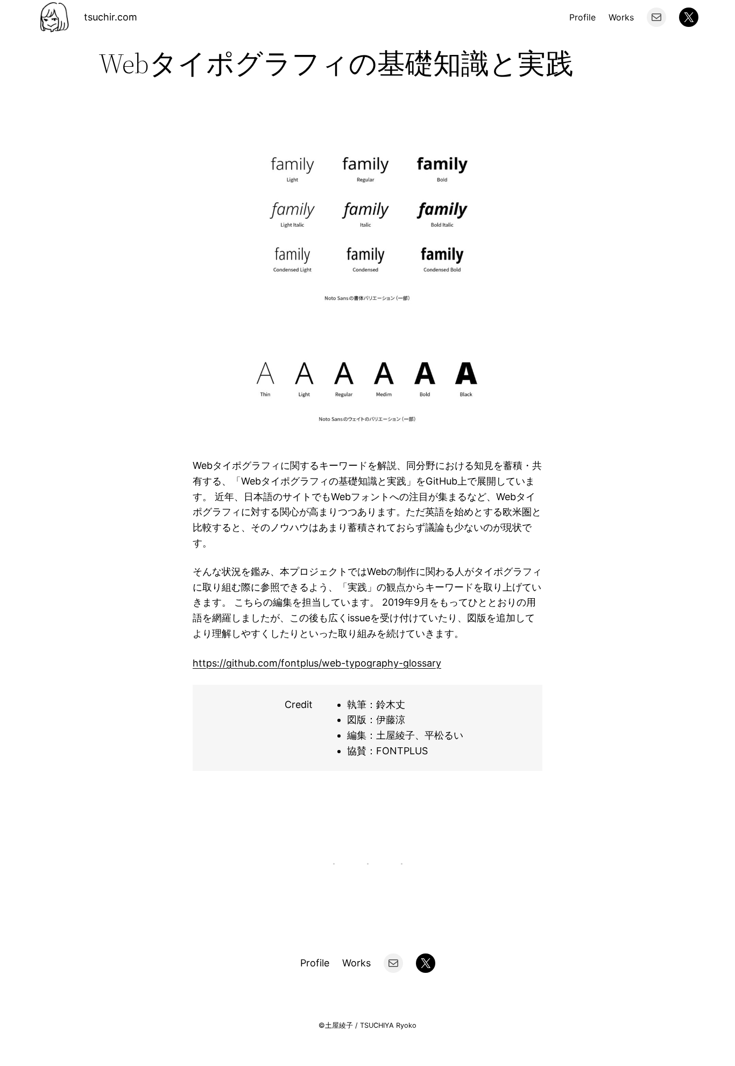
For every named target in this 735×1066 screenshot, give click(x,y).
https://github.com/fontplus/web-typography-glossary (317, 663)
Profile (582, 17)
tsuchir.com (110, 17)
